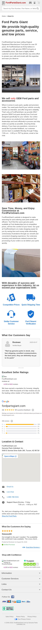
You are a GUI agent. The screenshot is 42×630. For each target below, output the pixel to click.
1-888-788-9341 (13, 497)
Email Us (10, 487)
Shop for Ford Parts (9, 516)
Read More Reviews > (33, 547)
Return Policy (20, 616)
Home (4, 16)
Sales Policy (9, 616)
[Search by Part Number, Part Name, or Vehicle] (37, 8)
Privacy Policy (32, 616)
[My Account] (34, 2)
